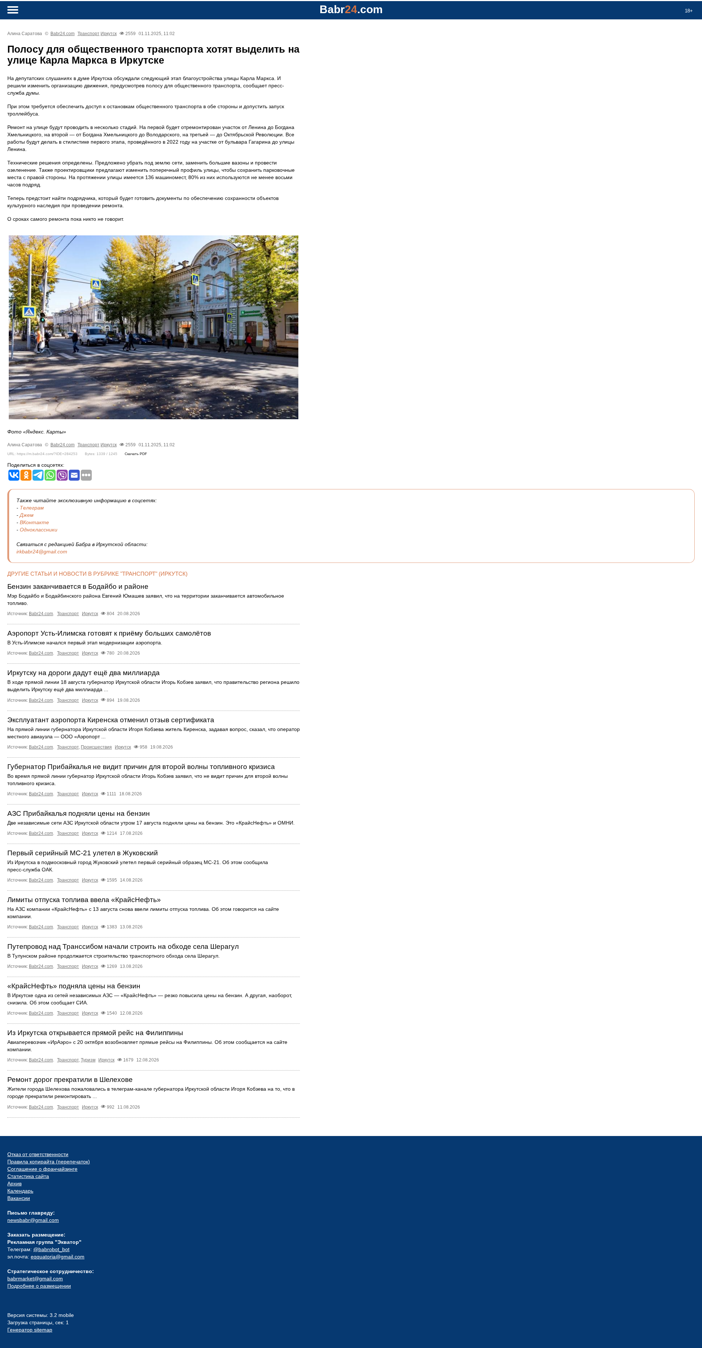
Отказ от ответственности (37, 1154)
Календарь (20, 1191)
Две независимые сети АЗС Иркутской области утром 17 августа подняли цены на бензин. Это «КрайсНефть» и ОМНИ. (151, 823)
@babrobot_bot (51, 1249)
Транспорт (88, 33)
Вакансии (18, 1198)
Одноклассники (38, 530)
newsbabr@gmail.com (33, 1220)
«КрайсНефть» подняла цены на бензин (73, 986)
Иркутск (109, 33)
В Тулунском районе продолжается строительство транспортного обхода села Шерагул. (113, 956)
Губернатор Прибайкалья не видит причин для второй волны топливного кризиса (141, 766)
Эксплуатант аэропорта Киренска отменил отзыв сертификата (110, 720)
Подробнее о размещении (39, 1286)
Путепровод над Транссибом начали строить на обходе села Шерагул (123, 946)
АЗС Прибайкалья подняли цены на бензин (78, 813)
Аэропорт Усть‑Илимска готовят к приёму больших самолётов (109, 633)
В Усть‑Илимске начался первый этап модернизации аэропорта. (84, 642)
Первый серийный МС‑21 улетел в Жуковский (82, 853)
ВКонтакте (34, 522)
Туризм (88, 1060)
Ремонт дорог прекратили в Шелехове (70, 1079)
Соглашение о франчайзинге (42, 1169)
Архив (14, 1183)
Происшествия (96, 747)
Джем (27, 515)
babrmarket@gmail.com (35, 1278)
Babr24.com (62, 33)
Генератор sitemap (29, 1330)
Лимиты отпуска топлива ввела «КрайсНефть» (84, 900)
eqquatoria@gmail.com (57, 1257)
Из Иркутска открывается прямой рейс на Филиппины (95, 1033)
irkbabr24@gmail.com (41, 551)
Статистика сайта (28, 1176)
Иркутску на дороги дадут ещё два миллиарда (83, 673)
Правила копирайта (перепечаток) (48, 1162)
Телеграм (32, 508)
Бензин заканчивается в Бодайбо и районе (77, 586)
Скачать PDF (136, 454)
